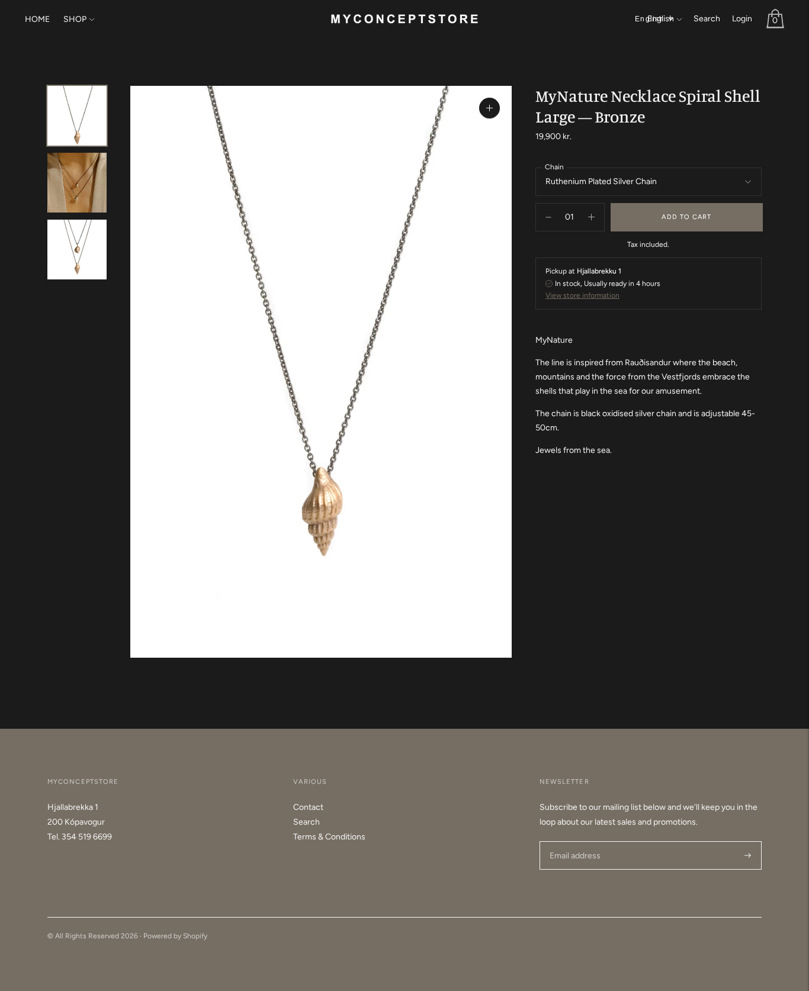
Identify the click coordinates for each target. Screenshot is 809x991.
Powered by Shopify (175, 936)
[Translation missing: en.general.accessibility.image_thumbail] (77, 116)
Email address (573, 840)
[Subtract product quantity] (591, 217)
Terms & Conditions (329, 837)
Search (707, 19)
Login (742, 19)
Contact (308, 807)
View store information (582, 295)
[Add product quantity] (548, 217)
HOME (37, 19)
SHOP (74, 19)
